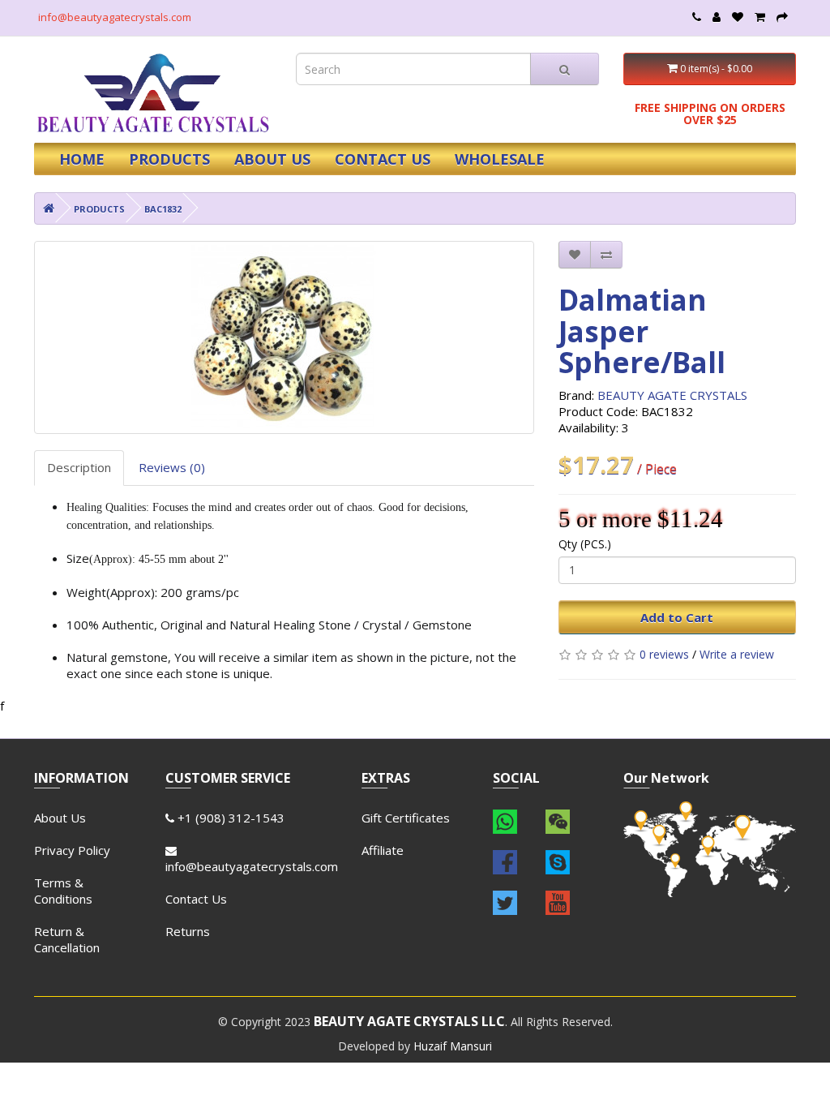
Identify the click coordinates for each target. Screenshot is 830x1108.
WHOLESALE (500, 159)
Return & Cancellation (67, 939)
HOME (82, 159)
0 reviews (664, 654)
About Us (60, 818)
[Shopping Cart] (760, 17)
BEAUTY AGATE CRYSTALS (672, 395)
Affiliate (383, 850)
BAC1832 (163, 209)
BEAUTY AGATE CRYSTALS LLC (409, 1021)
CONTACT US (382, 159)
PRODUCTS (169, 159)
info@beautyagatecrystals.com (114, 17)
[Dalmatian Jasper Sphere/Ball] (284, 337)
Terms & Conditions (63, 890)
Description (79, 467)
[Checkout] (782, 17)
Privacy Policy (72, 850)
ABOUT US (272, 159)
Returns (187, 931)
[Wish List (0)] (737, 17)
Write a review (737, 654)
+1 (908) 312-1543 (229, 818)
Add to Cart (676, 617)
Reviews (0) (172, 467)
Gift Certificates (406, 818)
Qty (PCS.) (584, 544)
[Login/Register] (716, 17)
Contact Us (196, 899)
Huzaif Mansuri (452, 1046)
